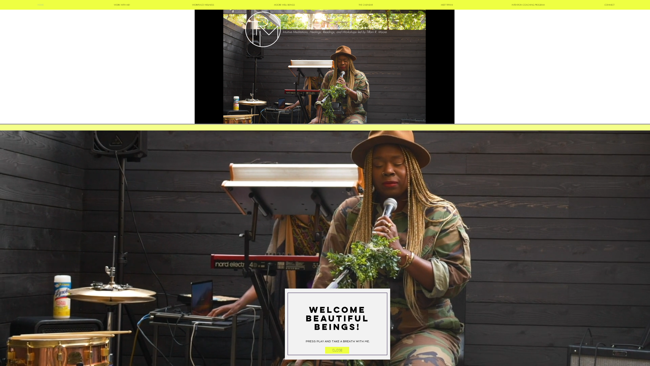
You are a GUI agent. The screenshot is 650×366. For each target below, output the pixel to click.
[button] (337, 350)
